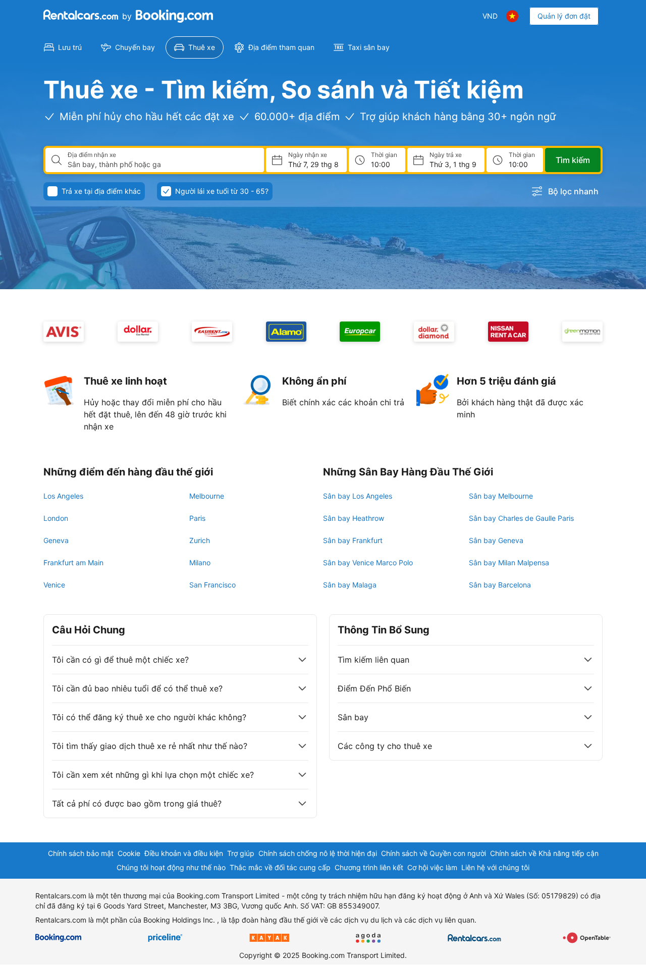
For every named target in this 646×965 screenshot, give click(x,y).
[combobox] (162, 164)
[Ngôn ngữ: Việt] (512, 16)
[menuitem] (62, 47)
